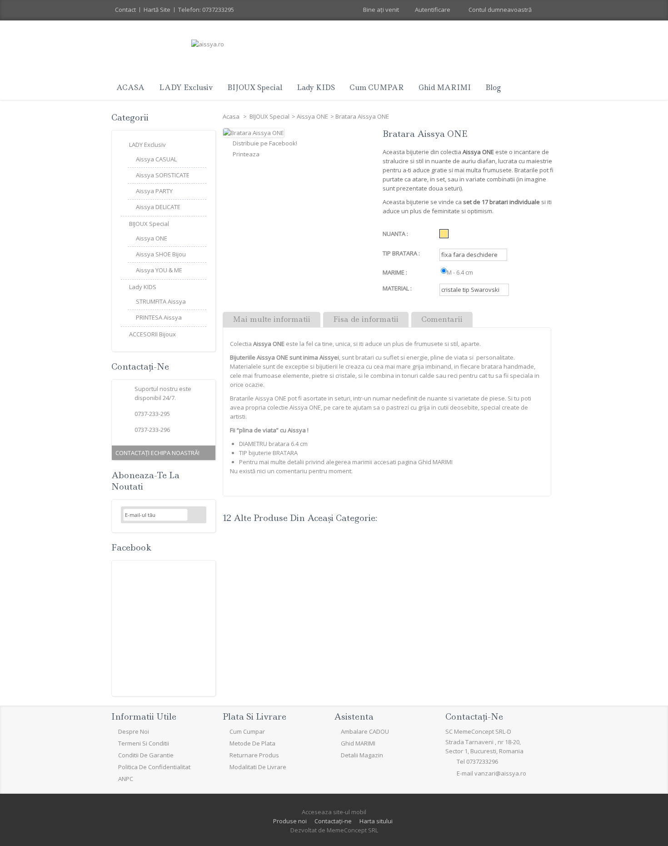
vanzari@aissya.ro (500, 773)
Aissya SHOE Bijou (161, 254)
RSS (163, 798)
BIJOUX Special (254, 87)
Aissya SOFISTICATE (162, 175)
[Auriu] (444, 233)
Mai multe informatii (271, 319)
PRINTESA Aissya (159, 317)
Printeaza (246, 154)
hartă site (157, 9)
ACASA (130, 87)
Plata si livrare (254, 716)
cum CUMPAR (376, 87)
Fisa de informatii (366, 319)
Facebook (131, 547)
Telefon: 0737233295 (206, 9)
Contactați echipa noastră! (157, 453)
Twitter (141, 798)
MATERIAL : (398, 288)
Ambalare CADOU (365, 731)
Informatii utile (143, 716)
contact (125, 9)
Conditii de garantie (146, 755)
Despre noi (133, 731)
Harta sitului (376, 821)
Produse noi (290, 821)
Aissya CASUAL (156, 159)
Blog (493, 87)
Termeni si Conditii (143, 743)
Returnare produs (254, 755)
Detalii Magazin (362, 755)
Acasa (232, 116)
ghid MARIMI (445, 87)
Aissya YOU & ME (159, 270)
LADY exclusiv (186, 87)
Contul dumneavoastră (500, 9)
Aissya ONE (312, 116)
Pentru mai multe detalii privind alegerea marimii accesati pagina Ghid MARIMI (346, 462)
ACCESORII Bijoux (152, 334)
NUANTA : (396, 234)
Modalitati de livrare (257, 767)
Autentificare (432, 9)
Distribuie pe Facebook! (265, 143)
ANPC (125, 779)
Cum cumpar (247, 731)
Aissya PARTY (154, 191)
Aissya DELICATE (158, 207)
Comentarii (442, 319)
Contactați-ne (333, 821)
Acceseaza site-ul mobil (334, 812)
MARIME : (396, 272)
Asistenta (354, 716)
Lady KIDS (316, 87)
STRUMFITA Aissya (161, 301)
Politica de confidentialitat (154, 767)
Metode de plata (252, 743)
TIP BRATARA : (402, 253)
